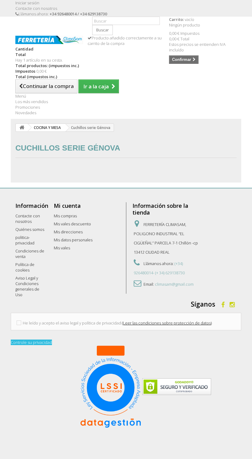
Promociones (27, 107)
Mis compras (65, 216)
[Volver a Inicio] (22, 127)
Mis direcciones (68, 232)
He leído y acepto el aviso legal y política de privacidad (72, 323)
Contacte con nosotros (36, 8)
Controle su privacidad (31, 342)
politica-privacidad (24, 240)
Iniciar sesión (27, 3)
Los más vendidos (31, 101)
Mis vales (62, 248)
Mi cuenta (67, 205)
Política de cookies (24, 267)
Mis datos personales (73, 240)
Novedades (25, 112)
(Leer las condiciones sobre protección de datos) (167, 323)
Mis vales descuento (72, 224)
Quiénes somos (29, 229)
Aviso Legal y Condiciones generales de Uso (27, 286)
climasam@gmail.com (174, 284)
